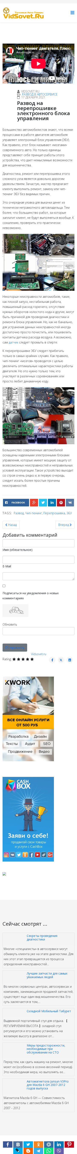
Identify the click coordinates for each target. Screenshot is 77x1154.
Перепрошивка (54, 513)
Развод (19, 513)
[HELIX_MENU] (72, 12)
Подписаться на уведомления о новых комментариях (31, 595)
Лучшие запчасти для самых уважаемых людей (47, 975)
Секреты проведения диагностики (42, 937)
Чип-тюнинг (33, 513)
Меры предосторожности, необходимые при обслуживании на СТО (46, 1048)
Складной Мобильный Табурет (49, 1011)
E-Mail (7, 566)
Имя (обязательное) (18, 550)
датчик (13, 342)
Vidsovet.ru (38, 654)
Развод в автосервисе (40, 94)
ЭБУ (69, 513)
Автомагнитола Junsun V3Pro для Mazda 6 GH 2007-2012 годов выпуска (48, 1084)
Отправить (14, 647)
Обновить (10, 624)
